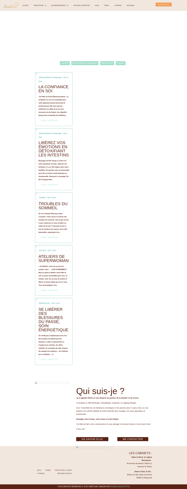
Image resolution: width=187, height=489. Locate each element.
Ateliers (65, 63)
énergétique (107, 63)
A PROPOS (118, 5)
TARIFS (106, 5)
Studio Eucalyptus (120, 487)
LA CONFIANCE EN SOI (53, 99)
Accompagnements (58, 5)
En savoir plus (92, 439)
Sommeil (120, 63)
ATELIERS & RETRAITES (81, 5)
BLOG (97, 5)
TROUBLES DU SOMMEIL (53, 218)
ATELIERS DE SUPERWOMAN (53, 270)
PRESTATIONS (39, 5)
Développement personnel (84, 63)
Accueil (26, 5)
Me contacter (133, 439)
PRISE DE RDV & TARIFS (63, 470)
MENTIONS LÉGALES (64, 473)
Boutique (130, 5)
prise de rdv (163, 4)
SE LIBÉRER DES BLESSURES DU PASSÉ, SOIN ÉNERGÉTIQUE (53, 331)
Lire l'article (49, 120)
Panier (48, 470)
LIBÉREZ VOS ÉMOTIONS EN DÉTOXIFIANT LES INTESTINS (53, 159)
